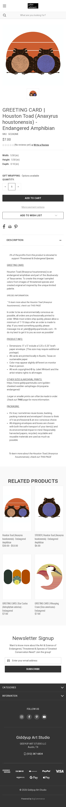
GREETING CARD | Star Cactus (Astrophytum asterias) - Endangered (15, 606)
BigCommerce (38, 799)
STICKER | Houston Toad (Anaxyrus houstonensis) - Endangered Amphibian (49, 538)
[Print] (10, 226)
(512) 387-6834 (35, 753)
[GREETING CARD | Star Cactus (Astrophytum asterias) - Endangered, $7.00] (17, 577)
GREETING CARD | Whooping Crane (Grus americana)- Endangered (47, 606)
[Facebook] (4, 226)
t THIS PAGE (35, 305)
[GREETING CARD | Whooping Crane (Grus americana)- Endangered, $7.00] (49, 577)
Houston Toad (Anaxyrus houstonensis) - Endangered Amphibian (14, 538)
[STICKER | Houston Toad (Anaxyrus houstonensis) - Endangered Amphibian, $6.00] (49, 508)
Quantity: (8, 179)
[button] (40, 145)
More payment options (33, 207)
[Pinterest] (15, 226)
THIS (19, 399)
